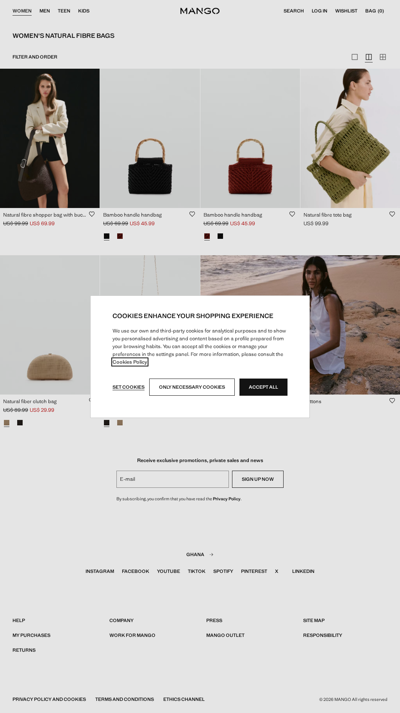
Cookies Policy (129, 362)
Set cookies (128, 387)
